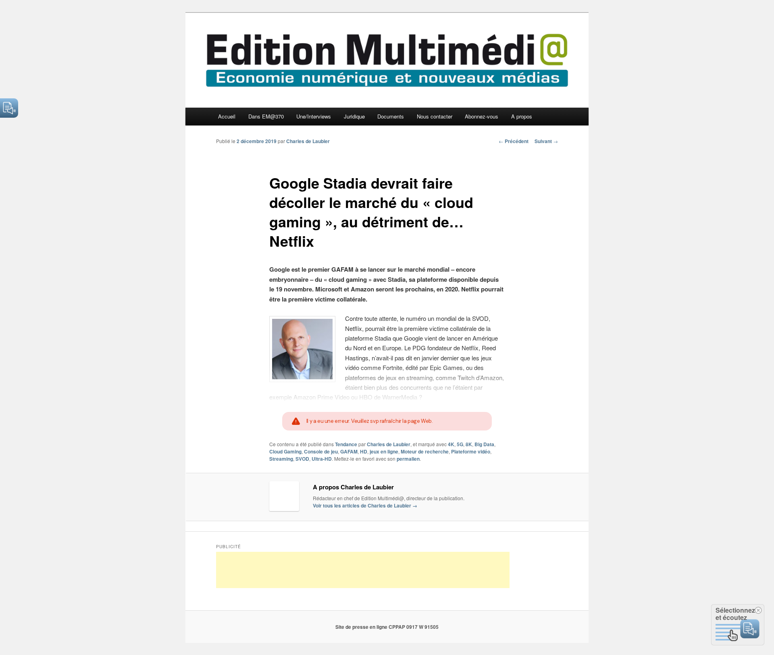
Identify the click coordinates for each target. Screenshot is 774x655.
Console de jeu (321, 451)
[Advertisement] (363, 570)
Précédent (513, 141)
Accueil (226, 116)
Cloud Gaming (285, 451)
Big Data (484, 444)
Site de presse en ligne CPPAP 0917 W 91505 (387, 626)
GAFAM (349, 451)
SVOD (302, 458)
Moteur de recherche (425, 451)
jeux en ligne (384, 451)
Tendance (346, 444)
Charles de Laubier (308, 141)
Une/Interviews (313, 116)
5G (460, 444)
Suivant (546, 141)
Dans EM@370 (266, 116)
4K (451, 444)
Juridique (354, 116)
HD (363, 451)
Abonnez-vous (481, 116)
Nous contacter (434, 116)
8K (469, 444)
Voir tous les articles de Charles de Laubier (365, 505)
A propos (521, 116)
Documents (390, 116)
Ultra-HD (322, 458)
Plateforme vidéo (470, 451)
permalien (408, 458)
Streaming (281, 458)
